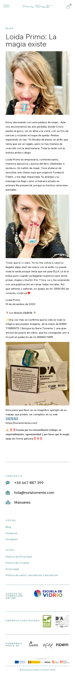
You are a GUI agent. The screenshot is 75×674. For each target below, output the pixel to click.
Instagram (12, 539)
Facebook (11, 533)
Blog (8, 527)
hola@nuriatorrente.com (34, 492)
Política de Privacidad (19, 556)
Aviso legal (12, 569)
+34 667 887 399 (29, 483)
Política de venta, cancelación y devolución (32, 575)
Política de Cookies (17, 562)
